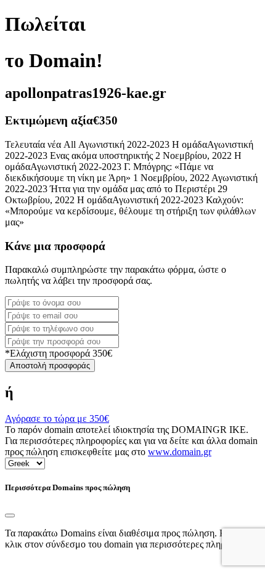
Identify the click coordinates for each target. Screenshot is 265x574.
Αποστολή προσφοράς (50, 365)
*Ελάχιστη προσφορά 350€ (58, 353)
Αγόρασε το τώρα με (57, 418)
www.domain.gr (179, 452)
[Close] (10, 515)
